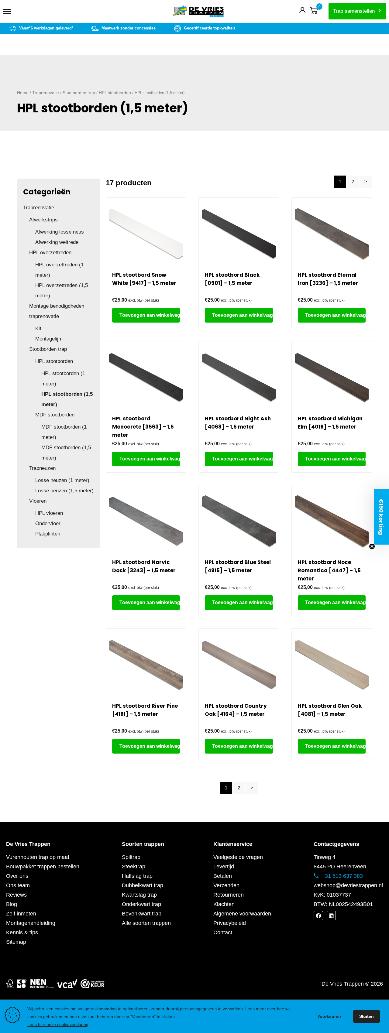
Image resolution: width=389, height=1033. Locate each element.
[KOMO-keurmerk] (22, 984)
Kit (38, 328)
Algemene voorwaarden (242, 914)
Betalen (222, 876)
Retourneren (228, 895)
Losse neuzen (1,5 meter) (64, 491)
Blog (11, 904)
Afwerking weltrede (56, 242)
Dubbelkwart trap (142, 885)
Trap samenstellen (354, 11)
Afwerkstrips (43, 220)
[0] (314, 12)
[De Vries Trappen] (194, 11)
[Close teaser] (372, 546)
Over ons (17, 876)
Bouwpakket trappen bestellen (42, 867)
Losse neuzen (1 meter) (62, 480)
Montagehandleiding (30, 923)
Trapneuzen (42, 468)
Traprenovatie (45, 92)
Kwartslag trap (139, 895)
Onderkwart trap (141, 904)
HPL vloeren (49, 513)
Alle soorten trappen (146, 923)
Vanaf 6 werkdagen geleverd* (46, 28)
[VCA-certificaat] (67, 984)
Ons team (18, 885)
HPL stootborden (115, 92)
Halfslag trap (137, 876)
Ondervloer (47, 523)
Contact (222, 932)
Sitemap (16, 942)
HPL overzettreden (50, 252)
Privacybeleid (229, 923)
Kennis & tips (22, 932)
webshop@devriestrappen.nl (348, 885)
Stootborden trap (79, 92)
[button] (381, 517)
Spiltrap (131, 857)
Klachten (224, 904)
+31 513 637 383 (342, 876)
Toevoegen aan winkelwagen (149, 315)
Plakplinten (47, 534)
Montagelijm (49, 339)
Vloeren (37, 501)
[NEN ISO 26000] (42, 984)
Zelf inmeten (21, 914)
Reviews (16, 895)
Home (23, 92)
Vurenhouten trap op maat (37, 857)
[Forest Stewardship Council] (10, 984)
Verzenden (226, 885)
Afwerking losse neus (59, 232)
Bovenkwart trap (141, 914)
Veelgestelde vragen (238, 857)
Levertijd (223, 867)
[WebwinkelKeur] (93, 984)
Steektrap (133, 867)
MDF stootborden (54, 415)
